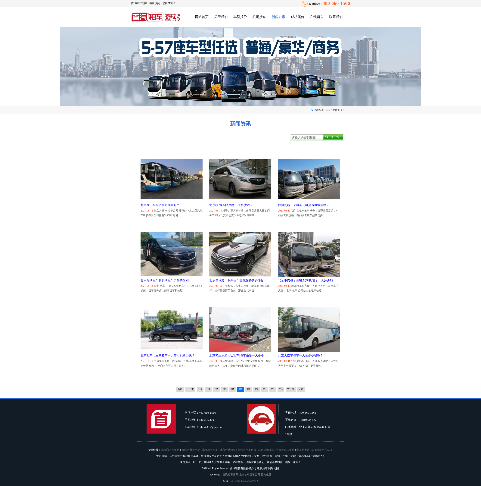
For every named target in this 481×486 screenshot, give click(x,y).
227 (232, 389)
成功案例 (297, 17)
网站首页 (202, 17)
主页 (328, 109)
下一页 (290, 389)
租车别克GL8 (324, 449)
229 (248, 389)
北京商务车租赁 (170, 449)
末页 (301, 389)
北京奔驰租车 (228, 449)
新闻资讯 (278, 17)
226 (224, 389)
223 (200, 389)
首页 (180, 389)
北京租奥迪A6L (305, 449)
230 (256, 389)
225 (216, 389)
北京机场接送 (266, 449)
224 (208, 389)
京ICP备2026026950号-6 (245, 480)
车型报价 (240, 17)
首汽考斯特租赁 (191, 449)
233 (281, 389)
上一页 (190, 389)
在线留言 (317, 17)
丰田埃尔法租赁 (285, 449)
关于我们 (221, 17)
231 (264, 389)
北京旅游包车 (210, 449)
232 (273, 389)
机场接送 (259, 17)
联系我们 (336, 17)
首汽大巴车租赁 (247, 449)
